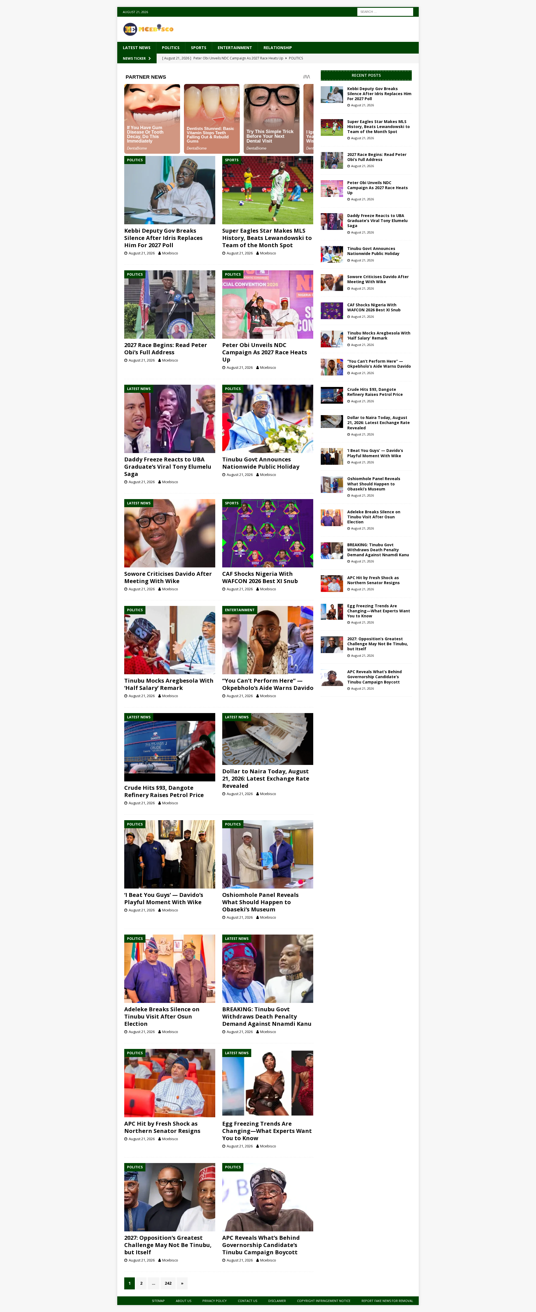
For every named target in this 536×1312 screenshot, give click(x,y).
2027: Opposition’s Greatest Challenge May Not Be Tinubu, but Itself (168, 1245)
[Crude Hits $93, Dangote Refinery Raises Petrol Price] (170, 747)
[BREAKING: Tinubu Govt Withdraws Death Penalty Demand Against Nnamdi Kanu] (268, 969)
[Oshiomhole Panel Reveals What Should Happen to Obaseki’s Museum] (268, 854)
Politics (171, 47)
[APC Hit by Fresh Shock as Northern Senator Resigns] (170, 1083)
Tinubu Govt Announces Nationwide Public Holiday (260, 463)
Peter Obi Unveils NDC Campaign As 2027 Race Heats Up (264, 352)
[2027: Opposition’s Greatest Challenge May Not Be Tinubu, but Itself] (170, 1197)
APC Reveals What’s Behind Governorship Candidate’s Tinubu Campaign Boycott (261, 1245)
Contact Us (247, 1301)
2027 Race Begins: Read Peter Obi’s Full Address (165, 348)
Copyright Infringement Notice (323, 1301)
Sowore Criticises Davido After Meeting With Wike (168, 577)
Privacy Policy (214, 1301)
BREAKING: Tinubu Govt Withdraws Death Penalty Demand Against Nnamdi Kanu (267, 1016)
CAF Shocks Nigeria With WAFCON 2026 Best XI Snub (260, 577)
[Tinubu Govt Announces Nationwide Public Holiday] (268, 419)
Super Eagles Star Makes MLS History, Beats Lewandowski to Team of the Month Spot (267, 238)
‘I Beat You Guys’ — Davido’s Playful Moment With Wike (163, 898)
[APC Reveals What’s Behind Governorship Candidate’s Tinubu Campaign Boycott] (268, 1197)
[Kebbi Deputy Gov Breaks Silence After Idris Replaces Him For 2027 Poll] (170, 190)
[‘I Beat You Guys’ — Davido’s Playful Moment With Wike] (170, 854)
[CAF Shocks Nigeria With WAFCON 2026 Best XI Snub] (268, 533)
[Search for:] (385, 11)
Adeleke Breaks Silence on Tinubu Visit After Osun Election (162, 1016)
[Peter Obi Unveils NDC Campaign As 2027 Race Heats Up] (268, 304)
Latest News (136, 47)
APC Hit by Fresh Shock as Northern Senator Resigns (162, 1127)
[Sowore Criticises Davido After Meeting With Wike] (170, 533)
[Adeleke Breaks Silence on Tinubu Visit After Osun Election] (170, 969)
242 (168, 1283)
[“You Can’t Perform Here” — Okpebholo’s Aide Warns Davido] (268, 640)
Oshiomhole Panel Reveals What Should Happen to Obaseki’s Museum (260, 902)
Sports (198, 47)
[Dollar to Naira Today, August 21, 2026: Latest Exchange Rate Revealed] (268, 739)
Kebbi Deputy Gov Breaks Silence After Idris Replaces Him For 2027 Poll (163, 238)
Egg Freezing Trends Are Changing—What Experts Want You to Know (267, 1131)
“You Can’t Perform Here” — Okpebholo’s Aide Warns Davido (268, 684)
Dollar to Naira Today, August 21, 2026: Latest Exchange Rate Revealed (265, 778)
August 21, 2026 (142, 253)
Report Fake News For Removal (387, 1301)
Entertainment (235, 47)
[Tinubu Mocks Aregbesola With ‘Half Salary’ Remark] (170, 640)
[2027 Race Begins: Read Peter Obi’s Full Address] (170, 304)
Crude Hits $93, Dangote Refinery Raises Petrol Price (164, 791)
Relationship (278, 47)
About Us (183, 1301)
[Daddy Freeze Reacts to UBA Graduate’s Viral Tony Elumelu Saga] (170, 419)
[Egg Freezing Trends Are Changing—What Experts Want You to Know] (268, 1083)
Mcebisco (170, 253)
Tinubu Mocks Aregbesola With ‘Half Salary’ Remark (169, 684)
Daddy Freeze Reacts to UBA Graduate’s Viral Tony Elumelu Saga (167, 467)
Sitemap (158, 1301)
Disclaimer (277, 1301)
